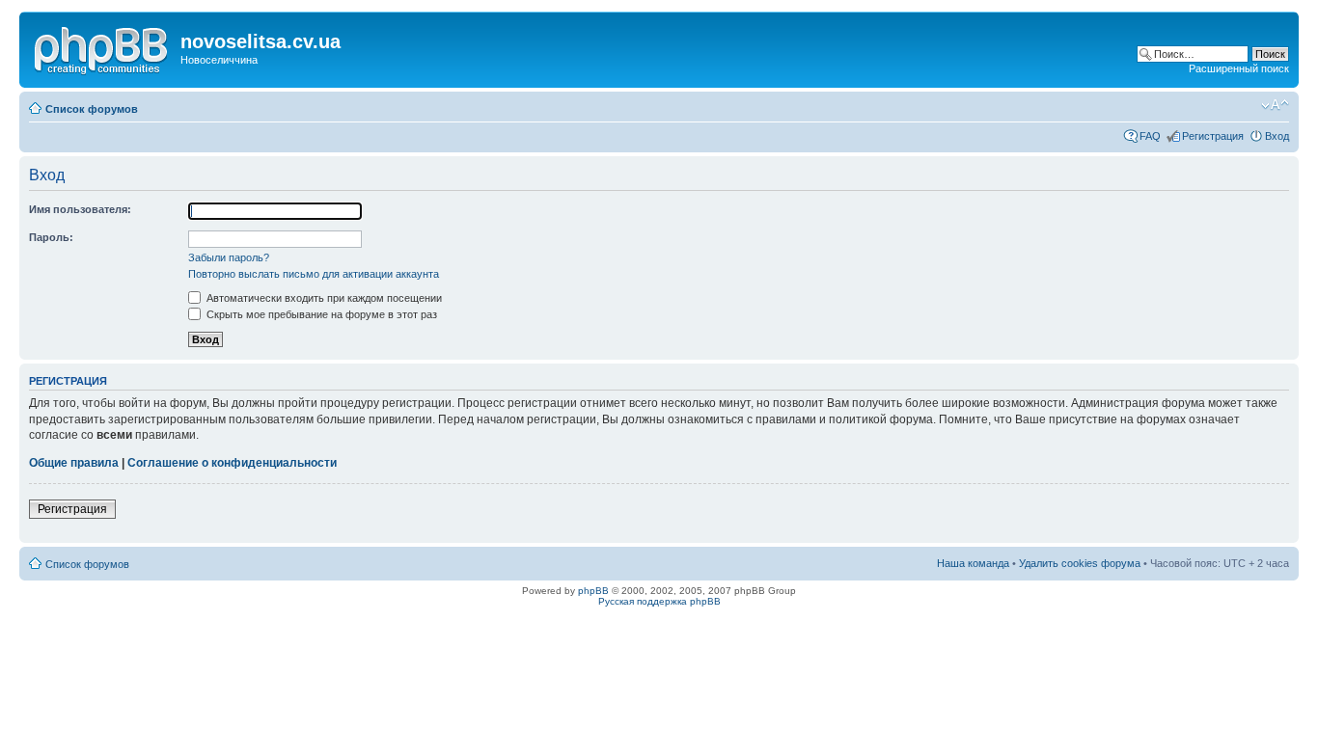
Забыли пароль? (228, 257)
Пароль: (51, 237)
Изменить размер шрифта (1275, 105)
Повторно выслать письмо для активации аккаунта (313, 274)
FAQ (1150, 136)
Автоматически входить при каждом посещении (323, 298)
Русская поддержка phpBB (659, 601)
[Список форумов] (102, 47)
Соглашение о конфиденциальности (232, 463)
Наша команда (973, 563)
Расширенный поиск (1239, 68)
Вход (1277, 136)
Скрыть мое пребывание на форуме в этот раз (320, 314)
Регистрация (1213, 136)
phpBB (593, 590)
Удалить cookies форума (1079, 563)
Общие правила (74, 463)
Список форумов (91, 109)
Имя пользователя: (80, 209)
